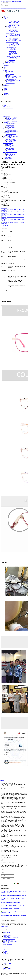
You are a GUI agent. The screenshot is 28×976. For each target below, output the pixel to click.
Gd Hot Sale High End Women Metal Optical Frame (10, 908)
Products (5, 18)
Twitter (7, 8)
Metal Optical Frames (14, 22)
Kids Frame (9, 36)
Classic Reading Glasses (14, 34)
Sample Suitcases (13, 53)
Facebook (3, 8)
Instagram (23, 8)
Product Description (7, 225)
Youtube (15, 8)
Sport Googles (12, 57)
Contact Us (6, 65)
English (5, 88)
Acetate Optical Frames (14, 21)
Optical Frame (9, 20)
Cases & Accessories (11, 47)
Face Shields (12, 60)
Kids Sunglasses (13, 39)
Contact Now (4, 208)
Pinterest (19, 8)
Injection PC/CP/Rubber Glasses (13, 40)
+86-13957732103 (5, 1)
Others (10, 54)
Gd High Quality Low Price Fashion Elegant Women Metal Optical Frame (13, 895)
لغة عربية (6, 95)
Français (6, 92)
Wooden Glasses (10, 61)
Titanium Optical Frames (14, 25)
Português (6, 93)
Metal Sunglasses (13, 29)
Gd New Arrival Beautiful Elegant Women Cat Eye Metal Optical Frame (13, 915)
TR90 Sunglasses (13, 30)
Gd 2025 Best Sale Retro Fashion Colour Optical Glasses (10, 902)
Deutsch (5, 89)
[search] (1, 4)
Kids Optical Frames (14, 38)
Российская (6, 94)
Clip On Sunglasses (13, 31)
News (4, 63)
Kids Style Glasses (13, 45)
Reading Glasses (10, 33)
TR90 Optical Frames (14, 24)
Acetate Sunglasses (13, 27)
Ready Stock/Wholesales (12, 42)
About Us (5, 17)
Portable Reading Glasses (15, 35)
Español (5, 90)
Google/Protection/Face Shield (13, 56)
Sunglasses (8, 26)
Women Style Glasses (14, 44)
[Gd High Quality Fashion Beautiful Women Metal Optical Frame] (14, 210)
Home (4, 16)
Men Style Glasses (13, 43)
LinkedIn (11, 8)
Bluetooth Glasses (10, 62)
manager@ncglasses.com (15, 1)
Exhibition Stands (13, 52)
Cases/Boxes (12, 48)
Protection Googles (13, 58)
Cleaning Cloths (13, 49)
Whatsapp (2, 780)
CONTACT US (4, 926)
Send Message (4, 885)
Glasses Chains (12, 51)
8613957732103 (7, 968)
